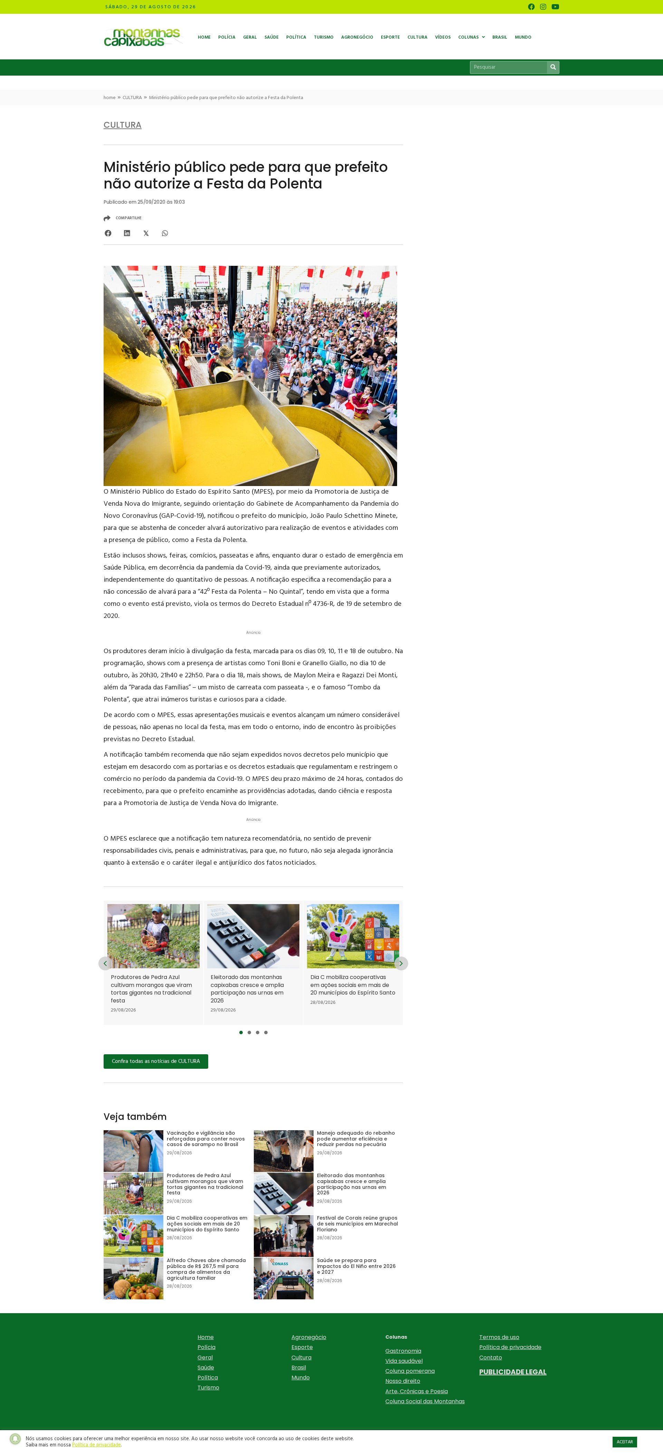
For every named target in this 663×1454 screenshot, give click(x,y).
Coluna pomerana (410, 1371)
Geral (205, 1357)
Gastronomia (403, 1351)
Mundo (300, 1378)
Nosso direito (402, 1381)
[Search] (553, 67)
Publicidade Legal (513, 1372)
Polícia (206, 1347)
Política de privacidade (510, 1347)
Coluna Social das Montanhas (425, 1401)
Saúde (206, 1367)
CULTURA (132, 98)
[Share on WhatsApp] (165, 233)
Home (206, 1337)
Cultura (301, 1357)
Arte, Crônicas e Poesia (416, 1391)
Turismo (208, 1388)
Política (208, 1378)
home (110, 98)
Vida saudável (404, 1361)
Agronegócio (308, 1337)
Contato (490, 1357)
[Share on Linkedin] (127, 233)
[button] (241, 1032)
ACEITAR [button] (625, 1442)
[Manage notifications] (15, 1438)
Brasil (298, 1367)
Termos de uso (499, 1337)
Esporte (302, 1347)
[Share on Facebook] (108, 233)
